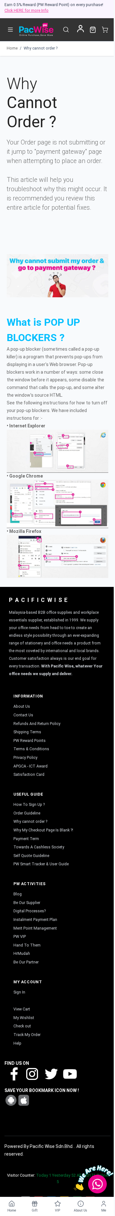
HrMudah (21, 953)
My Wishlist (23, 1018)
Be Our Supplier (26, 902)
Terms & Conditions (31, 749)
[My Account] (80, 28)
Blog (17, 894)
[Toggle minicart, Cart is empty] (105, 29)
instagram (32, 1073)
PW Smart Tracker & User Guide (41, 864)
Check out (22, 1026)
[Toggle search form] (66, 29)
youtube (69, 1073)
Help (17, 1043)
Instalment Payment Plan (35, 919)
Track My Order (27, 1035)
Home (12, 48)
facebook (13, 1073)
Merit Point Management (35, 928)
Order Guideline (26, 813)
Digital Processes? (29, 911)
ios (23, 1100)
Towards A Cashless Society (38, 847)
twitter (51, 1073)
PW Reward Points (29, 740)
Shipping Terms (27, 732)
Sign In (19, 992)
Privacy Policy (25, 757)
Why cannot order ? (40, 48)
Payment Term (26, 839)
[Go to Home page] (36, 29)
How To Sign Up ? (29, 804)
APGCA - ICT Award (30, 766)
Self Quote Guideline (31, 856)
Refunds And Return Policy (36, 723)
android (10, 1100)
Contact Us (23, 715)
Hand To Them (27, 945)
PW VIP (19, 936)
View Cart (21, 1009)
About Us (21, 706)
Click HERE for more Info (26, 10)
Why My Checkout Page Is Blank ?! (43, 830)
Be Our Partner (26, 962)
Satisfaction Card (28, 774)
